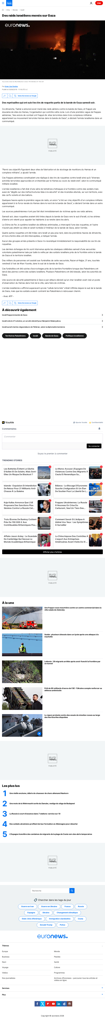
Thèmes (5, 945)
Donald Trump (46, 925)
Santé (56, 962)
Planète (57, 956)
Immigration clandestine (59, 919)
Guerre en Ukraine (49, 906)
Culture (57, 967)
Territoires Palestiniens (15, 336)
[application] (52, 49)
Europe (5, 951)
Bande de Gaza (51, 336)
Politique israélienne (75, 336)
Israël (22, 10)
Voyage (5, 967)
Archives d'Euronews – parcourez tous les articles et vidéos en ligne (75, 979)
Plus (4, 995)
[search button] (72, 890)
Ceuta (80, 919)
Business (5, 956)
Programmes (59, 973)
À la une (8, 603)
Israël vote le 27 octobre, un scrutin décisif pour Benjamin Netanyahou (31, 321)
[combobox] (53, 890)
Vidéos (5, 973)
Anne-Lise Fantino (11, 86)
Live (99, 3)
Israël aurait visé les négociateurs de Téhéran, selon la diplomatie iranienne (33, 327)
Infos (8, 10)
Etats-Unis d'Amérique (32, 919)
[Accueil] (3, 10)
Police (62, 925)
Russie (81, 906)
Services (5, 988)
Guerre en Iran (27, 906)
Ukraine (46, 912)
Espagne (31, 912)
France (68, 906)
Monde (15, 10)
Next (4, 962)
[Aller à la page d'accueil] (9, 3)
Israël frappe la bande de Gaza (14, 315)
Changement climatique (67, 912)
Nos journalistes (8, 978)
